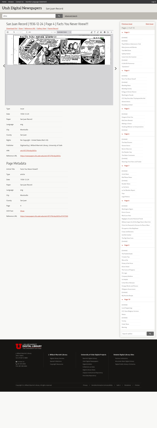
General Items (126, 101)
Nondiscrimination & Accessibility (102, 385)
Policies (137, 385)
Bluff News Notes (127, 177)
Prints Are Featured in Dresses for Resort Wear (136, 225)
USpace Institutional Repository (93, 373)
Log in (154, 2)
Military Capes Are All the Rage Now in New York (136, 222)
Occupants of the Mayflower (130, 228)
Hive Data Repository (89, 376)
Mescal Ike (125, 260)
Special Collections (56, 361)
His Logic (124, 273)
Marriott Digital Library (90, 358)
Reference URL (30, 28)
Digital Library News (89, 370)
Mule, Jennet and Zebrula (129, 47)
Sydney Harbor (126, 54)
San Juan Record (54, 8)
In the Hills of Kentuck (128, 283)
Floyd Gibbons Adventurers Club (131, 44)
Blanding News (126, 85)
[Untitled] (124, 37)
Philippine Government (128, 289)
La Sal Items (125, 187)
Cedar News (125, 324)
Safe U (118, 385)
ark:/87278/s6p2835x (28, 150)
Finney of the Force (127, 263)
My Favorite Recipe (127, 295)
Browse (11, 2)
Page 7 (126, 166)
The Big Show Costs (127, 238)
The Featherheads (127, 254)
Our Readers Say (127, 152)
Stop (123, 193)
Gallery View (41, 28)
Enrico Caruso (126, 212)
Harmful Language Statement (36, 2)
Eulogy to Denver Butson (129, 92)
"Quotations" (125, 67)
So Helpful (125, 279)
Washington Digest (127, 209)
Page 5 (126, 109)
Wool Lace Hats (126, 215)
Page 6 (126, 134)
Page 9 (126, 245)
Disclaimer (127, 385)
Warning (124, 327)
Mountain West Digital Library (124, 361)
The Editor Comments (128, 155)
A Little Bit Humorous (128, 63)
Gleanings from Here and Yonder (131, 162)
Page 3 (126, 32)
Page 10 (127, 299)
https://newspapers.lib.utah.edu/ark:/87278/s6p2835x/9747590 (44, 216)
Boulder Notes (126, 184)
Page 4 (126, 70)
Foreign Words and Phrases (130, 286)
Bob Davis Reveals (127, 120)
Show (22, 211)
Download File (11, 28)
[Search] (59, 16)
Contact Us (19, 2)
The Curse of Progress (128, 270)
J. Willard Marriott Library (24, 353)
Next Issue (149, 24)
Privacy (85, 385)
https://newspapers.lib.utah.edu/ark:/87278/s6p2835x (40, 156)
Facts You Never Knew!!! (129, 79)
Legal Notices (126, 197)
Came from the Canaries (129, 57)
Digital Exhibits (87, 364)
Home (4, 2)
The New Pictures (127, 142)
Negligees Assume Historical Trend (132, 219)
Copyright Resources (56, 364)
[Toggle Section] (122, 32)
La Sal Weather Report (128, 190)
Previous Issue (127, 24)
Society (124, 321)
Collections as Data (89, 367)
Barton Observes (127, 149)
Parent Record (53, 28)
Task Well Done (126, 50)
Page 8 (126, 201)
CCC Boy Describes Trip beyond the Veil (133, 98)
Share (21, 28)
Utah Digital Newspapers (90, 361)
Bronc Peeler (125, 267)
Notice (124, 314)
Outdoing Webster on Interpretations (133, 127)
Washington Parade (127, 95)
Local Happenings (127, 308)
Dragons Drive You (127, 117)
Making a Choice (127, 123)
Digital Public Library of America (125, 364)
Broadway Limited (127, 105)
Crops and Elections (128, 232)
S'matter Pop (125, 257)
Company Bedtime (127, 276)
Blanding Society (127, 89)
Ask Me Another (126, 235)
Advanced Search (71, 16)
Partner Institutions (121, 358)
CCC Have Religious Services (130, 311)
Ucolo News (125, 174)
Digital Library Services (57, 358)
